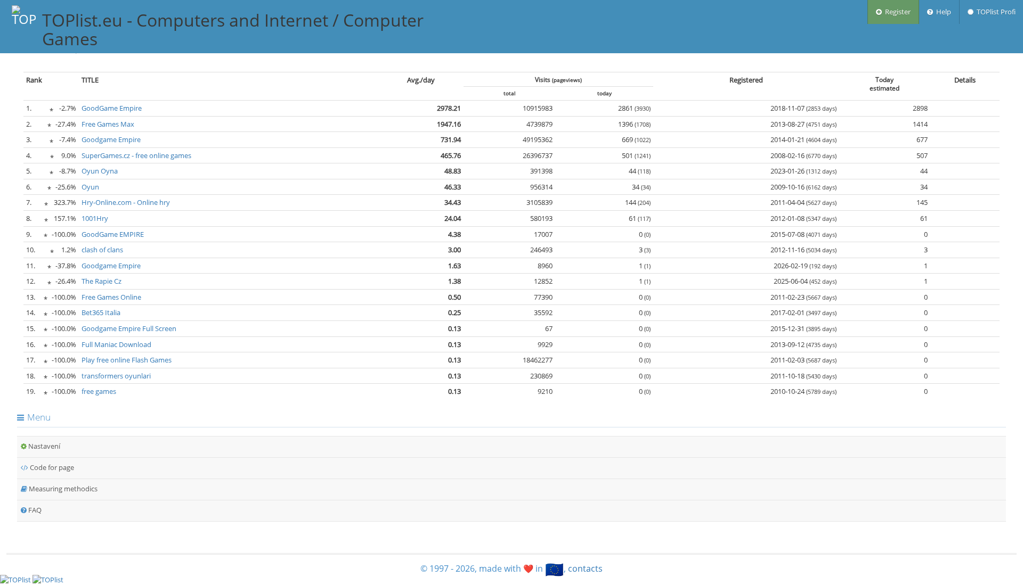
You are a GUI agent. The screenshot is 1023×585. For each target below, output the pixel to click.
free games (99, 391)
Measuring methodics (62, 488)
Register (896, 12)
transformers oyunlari (116, 376)
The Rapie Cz (101, 281)
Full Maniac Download (116, 344)
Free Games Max (108, 124)
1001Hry (95, 218)
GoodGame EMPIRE (113, 234)
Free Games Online (111, 297)
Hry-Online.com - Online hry (126, 202)
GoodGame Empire (112, 108)
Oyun (90, 187)
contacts (585, 568)
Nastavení (43, 446)
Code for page (51, 467)
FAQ (34, 510)
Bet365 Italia (101, 312)
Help (942, 12)
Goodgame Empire (111, 139)
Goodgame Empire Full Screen (129, 328)
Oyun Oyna (100, 171)
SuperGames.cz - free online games (136, 155)
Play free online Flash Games (127, 360)
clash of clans (102, 249)
